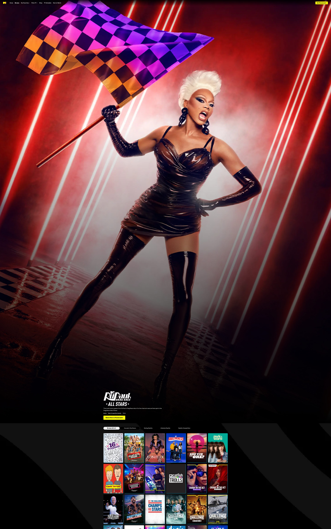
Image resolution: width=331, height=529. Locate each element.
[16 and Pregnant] (113, 448)
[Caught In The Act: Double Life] (197, 478)
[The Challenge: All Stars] (197, 509)
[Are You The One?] (197, 448)
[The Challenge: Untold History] (218, 509)
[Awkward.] (218, 448)
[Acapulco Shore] (134, 448)
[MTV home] (4, 3)
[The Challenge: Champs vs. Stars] (155, 509)
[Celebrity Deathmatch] (113, 509)
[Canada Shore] (134, 478)
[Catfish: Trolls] (176, 478)
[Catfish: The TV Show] (155, 478)
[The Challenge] (134, 509)
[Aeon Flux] (155, 448)
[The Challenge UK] (176, 509)
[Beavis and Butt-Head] (113, 478)
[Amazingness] (176, 448)
